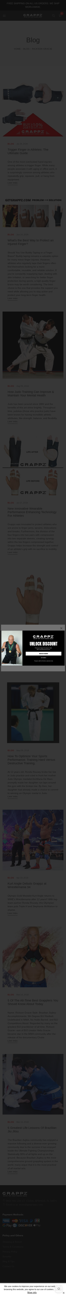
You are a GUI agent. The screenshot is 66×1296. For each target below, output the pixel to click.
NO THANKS (43, 657)
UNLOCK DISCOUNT (43, 653)
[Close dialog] (63, 631)
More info (32, 1292)
